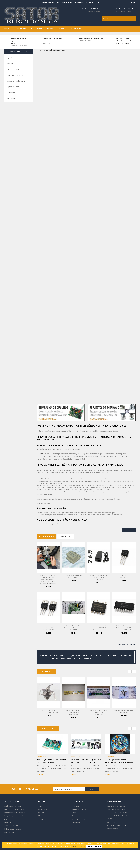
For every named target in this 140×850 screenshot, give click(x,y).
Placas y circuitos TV (14, 69)
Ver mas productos (127, 645)
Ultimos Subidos (46, 537)
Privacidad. (8, 822)
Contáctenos (42, 819)
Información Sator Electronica (14, 813)
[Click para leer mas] (55, 743)
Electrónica (10, 64)
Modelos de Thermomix (12, 806)
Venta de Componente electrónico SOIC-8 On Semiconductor (99, 628)
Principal (8, 29)
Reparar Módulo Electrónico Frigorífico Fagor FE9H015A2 (99, 712)
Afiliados (41, 813)
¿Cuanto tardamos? (123, 43)
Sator (41, 454)
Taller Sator (36, 29)
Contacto (21, 29)
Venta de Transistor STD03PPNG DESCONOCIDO (48, 628)
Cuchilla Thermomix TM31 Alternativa (124, 711)
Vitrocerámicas (12, 98)
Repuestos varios (13, 87)
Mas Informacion (79, 846)
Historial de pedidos (79, 809)
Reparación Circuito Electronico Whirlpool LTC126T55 (73, 712)
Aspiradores (11, 58)
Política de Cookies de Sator (14, 809)
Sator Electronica (113, 806)
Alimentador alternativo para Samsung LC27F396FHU (98, 577)
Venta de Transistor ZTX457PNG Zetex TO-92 (124, 576)
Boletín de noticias (78, 816)
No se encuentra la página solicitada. (52, 50)
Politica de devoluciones (12, 829)
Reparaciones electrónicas (16, 75)
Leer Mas (40, 774)
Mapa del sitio (75, 29)
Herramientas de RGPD (80, 819)
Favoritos (75, 813)
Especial (50, 29)
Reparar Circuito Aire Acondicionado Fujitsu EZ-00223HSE (73, 628)
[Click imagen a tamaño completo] (49, 743)
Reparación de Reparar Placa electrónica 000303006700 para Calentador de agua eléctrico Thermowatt (48, 579)
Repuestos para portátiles (16, 81)
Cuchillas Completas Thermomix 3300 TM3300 (48, 711)
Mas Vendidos (65, 537)
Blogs (61, 29)
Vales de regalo (43, 809)
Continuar (128, 530)
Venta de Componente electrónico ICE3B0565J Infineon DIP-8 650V (124, 628)
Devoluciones (76, 822)
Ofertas (40, 816)
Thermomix (11, 93)
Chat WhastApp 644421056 (89, 10)
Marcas (40, 806)
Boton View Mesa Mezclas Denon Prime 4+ (73, 576)
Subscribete (92, 789)
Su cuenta (75, 806)
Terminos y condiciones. (13, 826)
